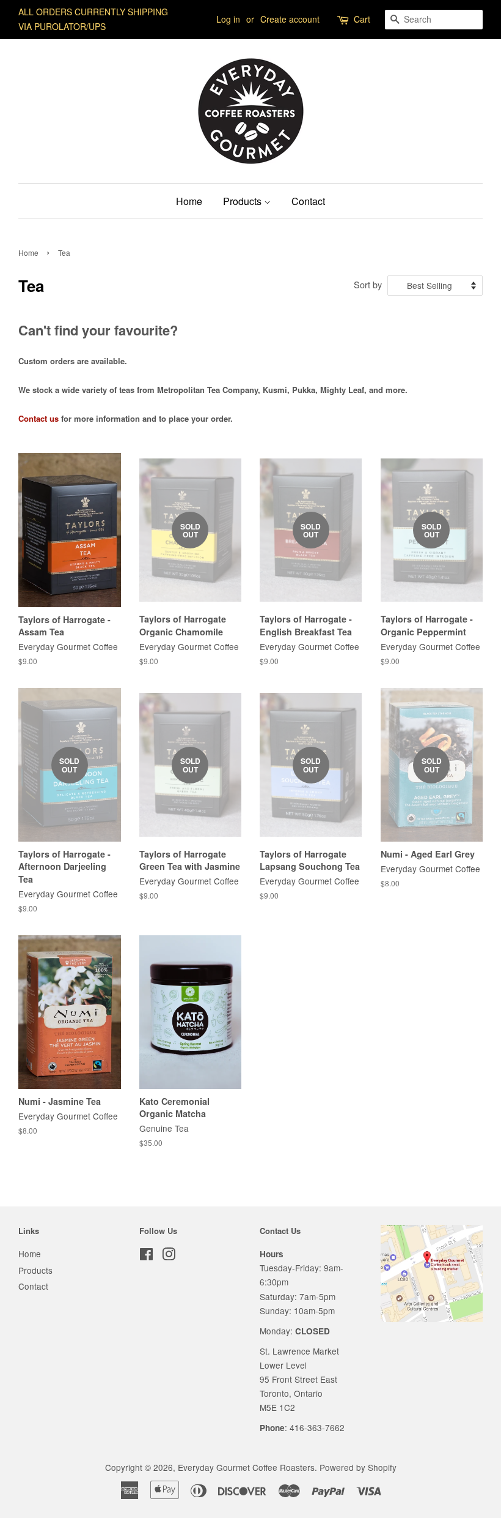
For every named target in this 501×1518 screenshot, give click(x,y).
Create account (290, 19)
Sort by (368, 284)
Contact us (38, 418)
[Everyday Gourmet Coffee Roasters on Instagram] (168, 1256)
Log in (228, 19)
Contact (308, 201)
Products (243, 201)
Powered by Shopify (358, 1467)
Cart (362, 19)
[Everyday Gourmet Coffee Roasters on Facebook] (146, 1256)
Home (189, 201)
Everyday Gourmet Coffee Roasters (246, 1467)
